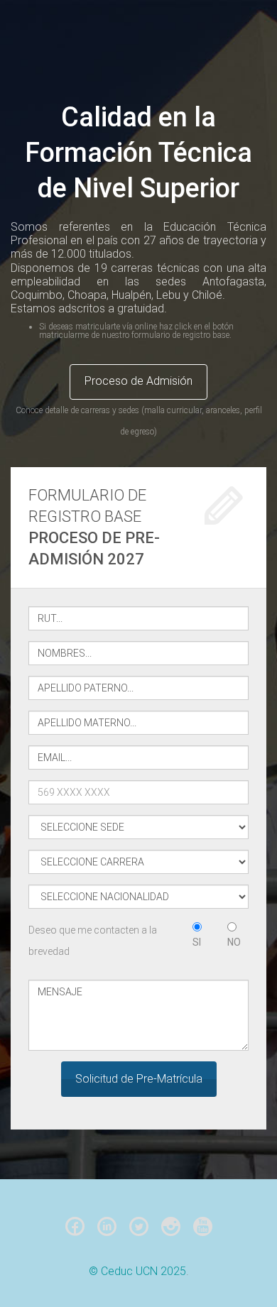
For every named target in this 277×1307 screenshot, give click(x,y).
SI (196, 942)
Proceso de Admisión (138, 381)
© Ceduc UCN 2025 (137, 1271)
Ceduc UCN (124, 42)
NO (234, 942)
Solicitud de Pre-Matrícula (138, 1078)
